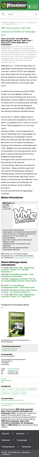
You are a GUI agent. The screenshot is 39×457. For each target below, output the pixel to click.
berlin (3, 389)
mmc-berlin (15, 393)
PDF (2, 382)
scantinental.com (13, 370)
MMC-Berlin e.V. (14, 24)
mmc (24, 389)
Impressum (20, 433)
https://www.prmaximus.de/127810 (12, 400)
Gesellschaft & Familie (23, 22)
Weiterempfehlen (6, 380)
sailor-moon (5, 393)
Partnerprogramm (8, 446)
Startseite (5, 433)
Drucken (3, 379)
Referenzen (6, 440)
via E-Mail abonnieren (8, 350)
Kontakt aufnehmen (14, 369)
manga (10, 389)
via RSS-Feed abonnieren (10, 349)
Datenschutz (26, 446)
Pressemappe (22, 440)
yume (23, 393)
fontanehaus (32, 389)
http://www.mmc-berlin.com (24, 258)
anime (17, 389)
